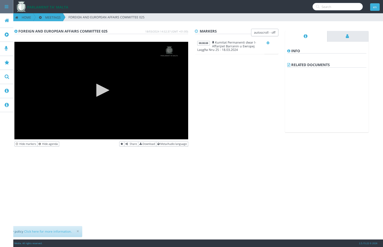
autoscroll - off (265, 32)
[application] (101, 90)
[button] (101, 90)
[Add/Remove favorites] (121, 144)
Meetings (51, 17)
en (375, 7)
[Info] (306, 36)
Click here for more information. (48, 231)
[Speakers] (348, 36)
